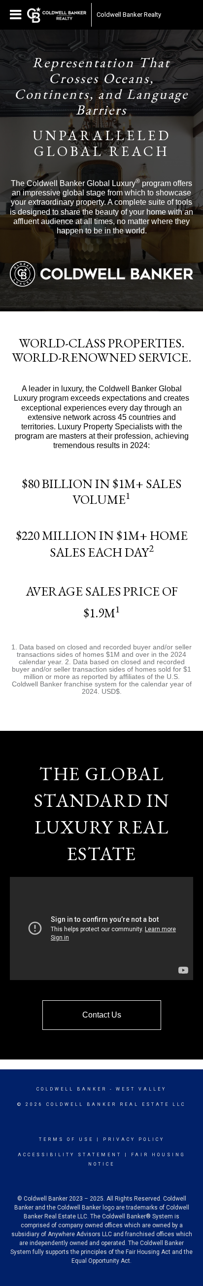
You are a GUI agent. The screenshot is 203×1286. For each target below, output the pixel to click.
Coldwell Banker (71, 1089)
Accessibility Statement (70, 1154)
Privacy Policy (134, 1139)
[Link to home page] (56, 15)
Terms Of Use (66, 1139)
